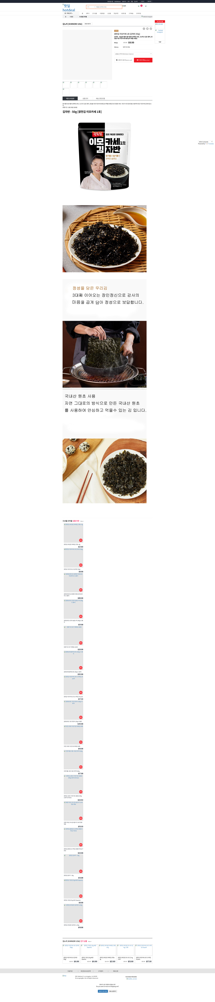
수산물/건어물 (83, 17)
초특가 (87, 13)
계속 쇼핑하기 (112, 991)
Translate (211, 144)
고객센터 (100, 971)
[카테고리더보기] (75, 17)
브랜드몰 (123, 13)
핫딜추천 (116, 13)
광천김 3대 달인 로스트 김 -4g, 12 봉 (125, 958)
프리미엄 (138, 13)
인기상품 (94, 13)
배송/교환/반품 (100, 98)
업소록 (135, 1)
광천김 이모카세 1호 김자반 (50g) (70, 958)
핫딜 (132, 1)
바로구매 (144, 60)
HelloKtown (117, 1)
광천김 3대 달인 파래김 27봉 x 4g (107, 958)
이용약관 (70, 971)
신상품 (109, 13)
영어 (128, 1)
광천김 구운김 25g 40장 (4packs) (87, 958)
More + (82, 521)
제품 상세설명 (70, 98)
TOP (160, 42)
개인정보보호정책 (86, 971)
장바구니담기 (125, 60)
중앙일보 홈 (110, 1)
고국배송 (131, 13)
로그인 (142, 1)
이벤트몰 (102, 13)
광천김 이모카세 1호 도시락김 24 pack (143, 958)
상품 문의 (85, 98)
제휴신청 (115, 971)
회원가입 (149, 1)
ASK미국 (124, 1)
